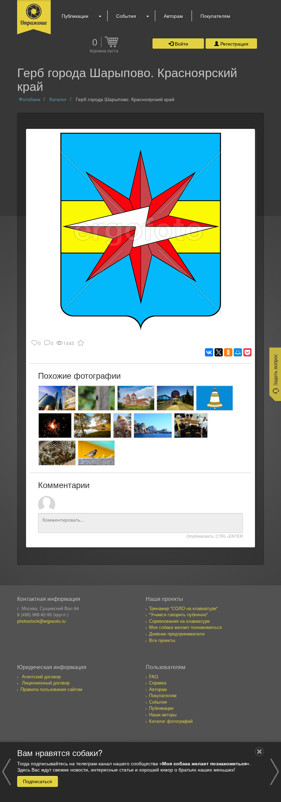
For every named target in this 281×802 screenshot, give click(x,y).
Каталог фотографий (171, 721)
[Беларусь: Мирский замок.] (136, 398)
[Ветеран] (122, 425)
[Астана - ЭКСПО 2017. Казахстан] (175, 398)
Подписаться (37, 781)
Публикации (75, 15)
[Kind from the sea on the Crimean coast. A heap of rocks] (152, 425)
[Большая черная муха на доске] (96, 398)
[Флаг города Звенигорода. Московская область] (215, 398)
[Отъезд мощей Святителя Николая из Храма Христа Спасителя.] (191, 425)
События (126, 15)
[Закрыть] (259, 751)
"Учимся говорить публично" (178, 614)
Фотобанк (29, 99)
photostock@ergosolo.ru (41, 621)
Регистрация (233, 43)
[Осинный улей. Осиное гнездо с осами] (57, 453)
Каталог (58, 99)
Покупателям (215, 15)
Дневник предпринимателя (177, 633)
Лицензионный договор (46, 682)
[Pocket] (247, 352)
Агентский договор (41, 676)
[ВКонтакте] (209, 352)
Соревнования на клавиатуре (179, 621)
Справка (157, 682)
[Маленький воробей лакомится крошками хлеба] (96, 453)
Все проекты (162, 640)
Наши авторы (162, 714)
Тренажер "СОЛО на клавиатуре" (183, 608)
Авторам (173, 15)
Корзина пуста (104, 51)
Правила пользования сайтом (51, 689)
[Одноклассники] (228, 352)
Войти (180, 43)
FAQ (153, 676)
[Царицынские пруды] (92, 425)
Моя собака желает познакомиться (185, 627)
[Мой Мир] (238, 352)
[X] (219, 352)
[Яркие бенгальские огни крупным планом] (55, 425)
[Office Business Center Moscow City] (57, 398)
